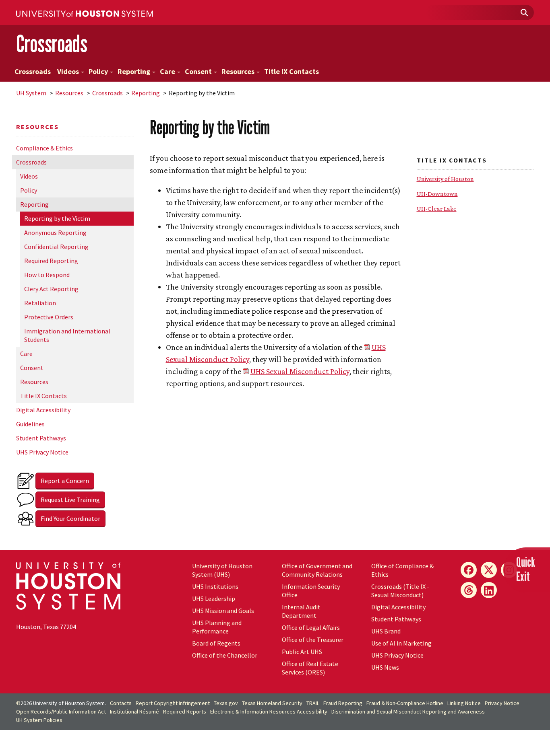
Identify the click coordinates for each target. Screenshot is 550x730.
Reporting (134, 71)
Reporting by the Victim (57, 218)
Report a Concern (65, 481)
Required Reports (184, 711)
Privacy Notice (502, 703)
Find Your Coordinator (70, 518)
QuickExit (525, 569)
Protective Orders (48, 317)
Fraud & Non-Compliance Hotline (404, 703)
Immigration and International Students (67, 335)
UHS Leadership (213, 598)
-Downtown (437, 193)
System (31, 93)
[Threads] (469, 590)
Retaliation (40, 303)
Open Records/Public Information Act (61, 711)
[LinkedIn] (489, 590)
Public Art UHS (302, 652)
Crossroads (51, 43)
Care (167, 71)
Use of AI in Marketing (401, 643)
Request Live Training (70, 500)
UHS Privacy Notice (42, 452)
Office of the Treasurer (312, 639)
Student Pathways (41, 438)
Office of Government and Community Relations (317, 570)
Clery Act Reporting (51, 289)
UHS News (385, 667)
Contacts (121, 703)
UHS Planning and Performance (217, 627)
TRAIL (312, 703)
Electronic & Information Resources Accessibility (268, 711)
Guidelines (30, 424)
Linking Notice (464, 703)
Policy (98, 71)
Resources (237, 71)
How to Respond (47, 275)
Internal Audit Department (301, 611)
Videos (68, 71)
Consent (198, 71)
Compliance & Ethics (44, 148)
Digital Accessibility (43, 410)
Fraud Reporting (342, 703)
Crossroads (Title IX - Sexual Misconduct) (400, 590)
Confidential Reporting (56, 247)
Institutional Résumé (134, 711)
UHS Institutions (215, 586)
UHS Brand (386, 631)
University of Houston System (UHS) (222, 570)
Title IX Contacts (291, 71)
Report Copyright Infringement (173, 703)
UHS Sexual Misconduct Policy (299, 371)
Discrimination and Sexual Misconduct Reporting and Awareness (408, 711)
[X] (489, 570)
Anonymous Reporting (55, 232)
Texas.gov (226, 703)
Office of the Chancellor (224, 655)
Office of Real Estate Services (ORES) (310, 668)
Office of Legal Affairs (311, 627)
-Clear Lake (437, 208)
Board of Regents (216, 643)
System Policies (39, 720)
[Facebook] (469, 570)
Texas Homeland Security (272, 703)
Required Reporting (51, 261)
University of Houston (445, 178)
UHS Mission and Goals (223, 611)
